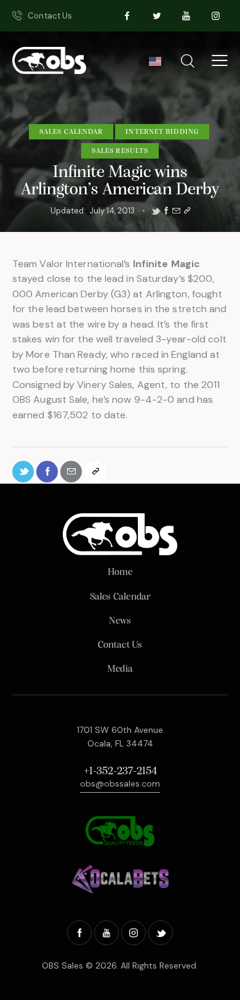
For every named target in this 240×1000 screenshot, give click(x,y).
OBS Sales (62, 965)
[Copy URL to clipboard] (187, 211)
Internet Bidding (162, 132)
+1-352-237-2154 (120, 771)
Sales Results (120, 151)
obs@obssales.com (120, 783)
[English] (154, 64)
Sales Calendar (71, 132)
